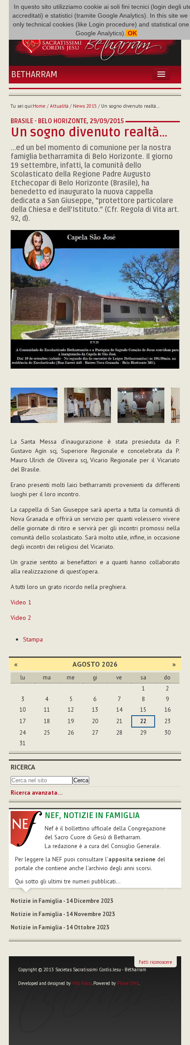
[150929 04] (141, 405)
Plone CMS (128, 983)
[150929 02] (34, 405)
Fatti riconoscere (155, 962)
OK (131, 33)
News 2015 (85, 106)
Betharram (34, 74)
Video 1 (21, 602)
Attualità (59, 106)
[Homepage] (95, 42)
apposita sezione (132, 859)
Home (39, 106)
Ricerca (23, 766)
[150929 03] (87, 405)
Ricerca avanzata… (36, 792)
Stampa (33, 639)
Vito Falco (81, 983)
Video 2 (21, 618)
